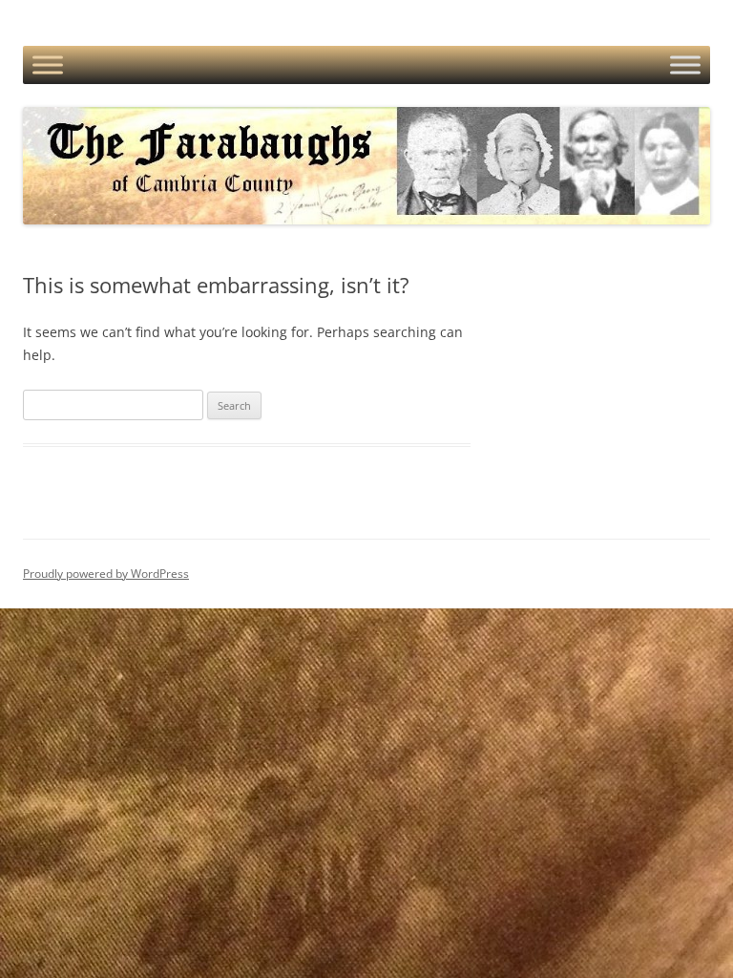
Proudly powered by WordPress (106, 573)
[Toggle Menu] (47, 65)
